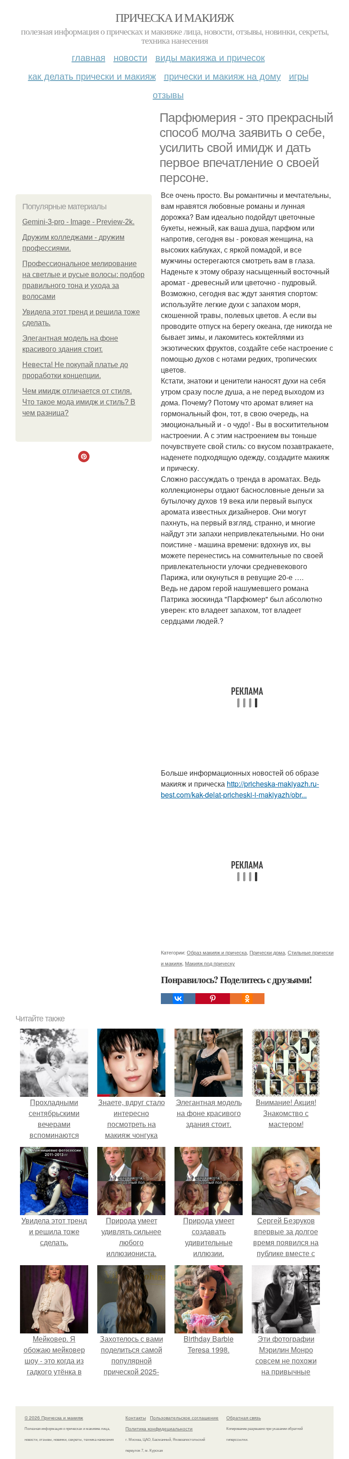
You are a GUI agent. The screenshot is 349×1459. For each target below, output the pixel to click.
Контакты (135, 1417)
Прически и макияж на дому (222, 75)
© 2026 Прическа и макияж (54, 1417)
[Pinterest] (212, 998)
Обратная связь (243, 1417)
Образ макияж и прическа (217, 952)
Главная (88, 57)
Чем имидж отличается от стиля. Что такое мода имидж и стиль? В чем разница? (78, 402)
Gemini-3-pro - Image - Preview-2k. (78, 222)
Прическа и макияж (174, 17)
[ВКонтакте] (178, 998)
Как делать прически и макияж (92, 75)
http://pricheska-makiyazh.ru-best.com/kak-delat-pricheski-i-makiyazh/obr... (240, 789)
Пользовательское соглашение (184, 1417)
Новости (130, 57)
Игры (299, 75)
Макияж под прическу (210, 963)
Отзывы (168, 94)
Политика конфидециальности (159, 1428)
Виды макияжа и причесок (210, 57)
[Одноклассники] (247, 998)
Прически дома (267, 952)
